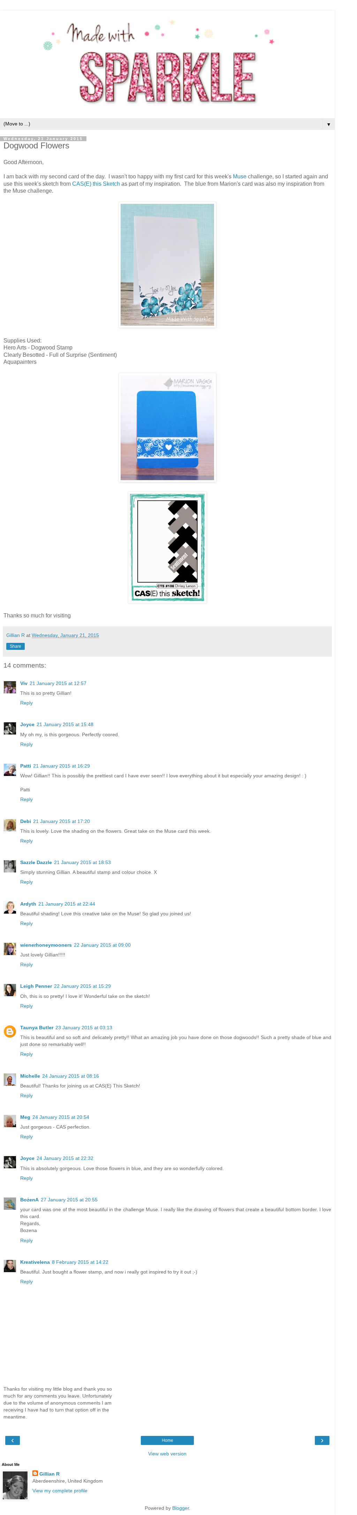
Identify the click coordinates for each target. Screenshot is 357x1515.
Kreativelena (35, 1262)
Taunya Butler (36, 1027)
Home (167, 1440)
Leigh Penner (36, 986)
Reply (26, 703)
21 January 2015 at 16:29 (61, 766)
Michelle (30, 1076)
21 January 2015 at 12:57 (58, 683)
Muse (240, 176)
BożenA (29, 1199)
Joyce (27, 724)
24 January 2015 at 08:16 (70, 1076)
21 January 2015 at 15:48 (65, 724)
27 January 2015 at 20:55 (69, 1199)
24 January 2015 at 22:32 (65, 1158)
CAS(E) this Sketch (96, 184)
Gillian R (49, 1474)
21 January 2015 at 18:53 (82, 862)
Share (15, 646)
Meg (25, 1117)
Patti (25, 766)
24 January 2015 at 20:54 (60, 1117)
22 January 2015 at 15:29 (82, 986)
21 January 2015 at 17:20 (61, 821)
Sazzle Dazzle (36, 862)
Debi (25, 821)
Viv (24, 683)
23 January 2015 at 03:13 (83, 1027)
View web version (167, 1453)
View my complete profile (60, 1490)
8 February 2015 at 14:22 (80, 1262)
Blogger (180, 1508)
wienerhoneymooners (46, 945)
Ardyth (28, 904)
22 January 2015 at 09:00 (102, 945)
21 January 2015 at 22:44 (66, 904)
